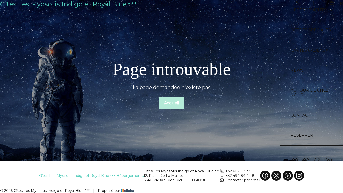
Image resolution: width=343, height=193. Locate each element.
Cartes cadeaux (309, 50)
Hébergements (308, 10)
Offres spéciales (311, 30)
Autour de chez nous (310, 93)
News (297, 70)
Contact (301, 115)
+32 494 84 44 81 (240, 175)
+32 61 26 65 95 (238, 171)
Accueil (171, 103)
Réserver (302, 135)
